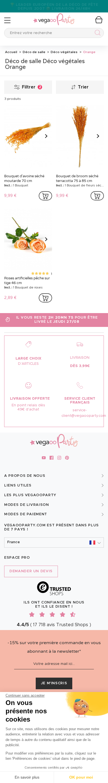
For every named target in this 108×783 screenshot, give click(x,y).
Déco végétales (63, 52)
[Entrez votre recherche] (96, 34)
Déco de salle (33, 52)
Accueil (11, 52)
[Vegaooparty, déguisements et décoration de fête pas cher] (54, 16)
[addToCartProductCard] (45, 196)
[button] (54, 542)
